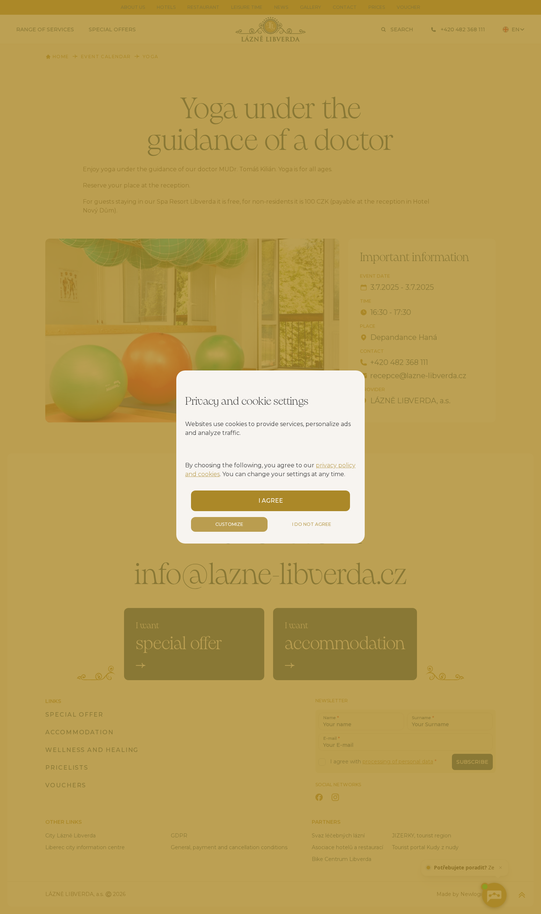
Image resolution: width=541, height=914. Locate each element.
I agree (270, 500)
